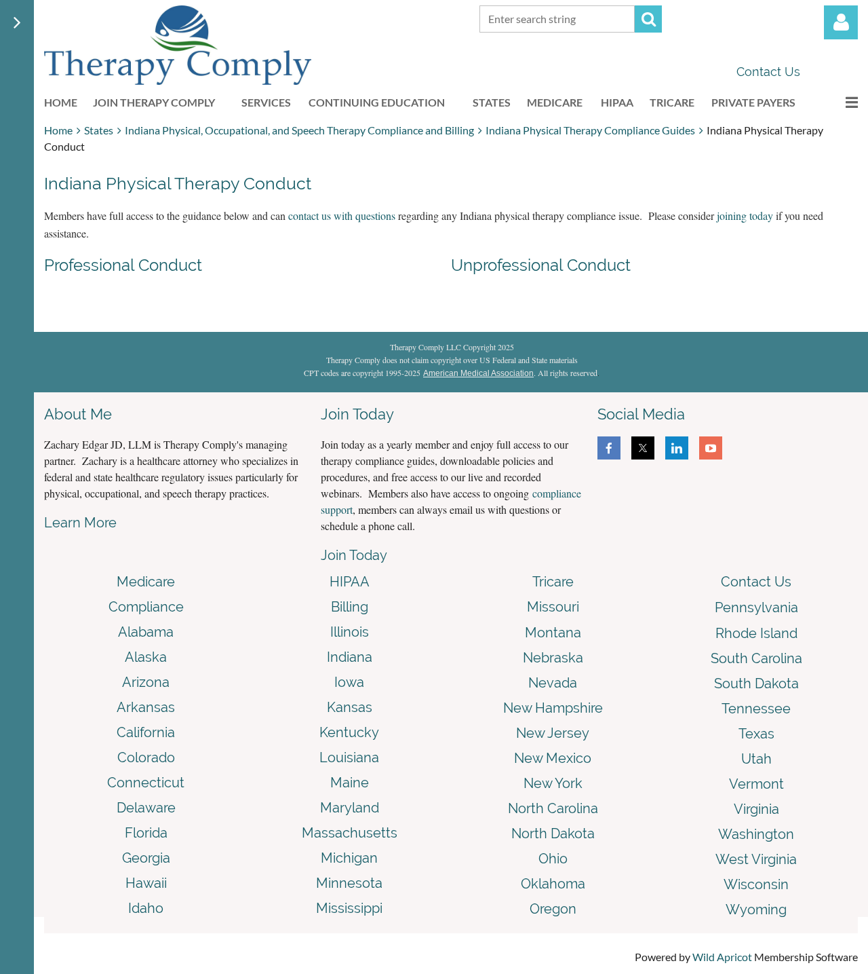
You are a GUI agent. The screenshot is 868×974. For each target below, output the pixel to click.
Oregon (553, 909)
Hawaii (146, 883)
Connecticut (145, 782)
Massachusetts (349, 833)
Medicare (146, 582)
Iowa (349, 682)
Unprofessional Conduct (541, 265)
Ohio (553, 858)
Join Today (354, 555)
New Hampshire (553, 708)
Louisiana (349, 757)
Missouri (553, 607)
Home (58, 130)
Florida (146, 833)
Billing (349, 607)
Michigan (349, 858)
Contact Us (768, 71)
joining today (745, 215)
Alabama (146, 632)
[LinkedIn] (676, 448)
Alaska (146, 657)
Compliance (146, 607)
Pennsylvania (756, 607)
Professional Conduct (123, 265)
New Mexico (552, 758)
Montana (553, 632)
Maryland (349, 808)
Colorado (146, 757)
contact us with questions (341, 215)
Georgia (146, 858)
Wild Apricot (722, 956)
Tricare (553, 582)
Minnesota (349, 883)
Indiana (349, 657)
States (98, 130)
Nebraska (553, 658)
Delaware (146, 808)
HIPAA (350, 582)
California (146, 732)
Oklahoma (553, 884)
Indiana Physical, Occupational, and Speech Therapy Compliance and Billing (299, 130)
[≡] (837, 102)
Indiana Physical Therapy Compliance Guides (590, 130)
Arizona (146, 682)
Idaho (145, 908)
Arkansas (146, 707)
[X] (642, 448)
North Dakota (553, 833)
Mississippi (349, 908)
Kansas (349, 707)
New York (553, 783)
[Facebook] (608, 448)
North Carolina (553, 808)
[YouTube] (710, 448)
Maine (349, 782)
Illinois (349, 632)
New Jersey (552, 733)
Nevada (552, 683)
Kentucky (349, 732)
